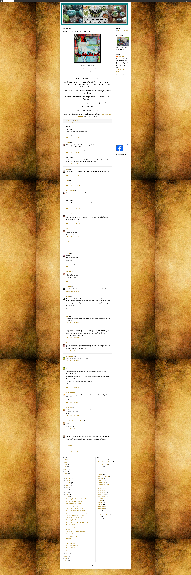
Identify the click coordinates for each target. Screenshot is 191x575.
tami (67, 316)
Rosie (67, 328)
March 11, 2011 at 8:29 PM (72, 266)
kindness (100, 502)
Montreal (100, 474)
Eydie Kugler (69, 356)
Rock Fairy (100, 480)
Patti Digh (100, 478)
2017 (65, 459)
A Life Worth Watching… (72, 536)
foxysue (68, 296)
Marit (67, 180)
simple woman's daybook (104, 514)
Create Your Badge (124, 144)
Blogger (109, 565)
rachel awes (69, 407)
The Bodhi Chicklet (71, 434)
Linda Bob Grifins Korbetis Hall (74, 420)
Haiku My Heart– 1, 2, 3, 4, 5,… (73, 541)
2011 (65, 473)
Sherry (68, 142)
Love (99, 470)
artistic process (101, 494)
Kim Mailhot (121, 56)
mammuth (98, 565)
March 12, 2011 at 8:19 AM (72, 360)
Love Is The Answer (103, 472)
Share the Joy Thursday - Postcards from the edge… (78, 499)
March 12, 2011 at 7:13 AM (72, 350)
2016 (65, 462)
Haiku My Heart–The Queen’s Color (74, 508)
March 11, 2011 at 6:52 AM (72, 137)
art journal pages (102, 492)
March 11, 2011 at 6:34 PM (72, 248)
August (68, 485)
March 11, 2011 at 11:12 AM (73, 195)
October (68, 480)
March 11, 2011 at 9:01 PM (72, 281)
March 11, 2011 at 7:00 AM (72, 152)
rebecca (68, 253)
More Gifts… (69, 538)
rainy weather (101, 508)
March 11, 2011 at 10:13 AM (73, 185)
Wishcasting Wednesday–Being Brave (75, 501)
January (68, 553)
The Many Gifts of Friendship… (73, 548)
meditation (100, 504)
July (67, 487)
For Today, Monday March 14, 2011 (74, 527)
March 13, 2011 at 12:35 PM (73, 428)
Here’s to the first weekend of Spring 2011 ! (76, 515)
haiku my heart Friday (78, 122)
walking (100, 518)
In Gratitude (68, 529)
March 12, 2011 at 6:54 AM (72, 337)
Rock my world (102, 482)
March (67, 496)
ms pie (67, 241)
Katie (99, 468)
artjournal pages (70, 122)
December (68, 476)
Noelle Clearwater (70, 392)
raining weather (101, 506)
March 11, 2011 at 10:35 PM (72, 291)
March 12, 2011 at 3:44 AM (72, 311)
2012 (65, 471)
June (67, 490)
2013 (65, 469)
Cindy (67, 343)
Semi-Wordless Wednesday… (73, 545)
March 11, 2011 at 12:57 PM (72, 236)
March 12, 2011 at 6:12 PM (72, 402)
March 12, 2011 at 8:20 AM (72, 387)
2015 (65, 464)
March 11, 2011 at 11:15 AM (73, 208)
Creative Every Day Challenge (105, 461)
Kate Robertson (70, 190)
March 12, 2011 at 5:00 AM (72, 322)
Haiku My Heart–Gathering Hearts (74, 517)
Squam (99, 486)
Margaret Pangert (70, 213)
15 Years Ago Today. (71, 543)
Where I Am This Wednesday (73, 534)
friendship (100, 498)
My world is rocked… (71, 524)
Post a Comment (68, 445)
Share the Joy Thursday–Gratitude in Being (76, 510)
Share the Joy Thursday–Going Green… (75, 520)
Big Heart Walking (102, 459)
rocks (99, 510)
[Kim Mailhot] (119, 150)
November (68, 478)
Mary (67, 169)
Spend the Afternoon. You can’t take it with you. (77, 513)
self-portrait (101, 512)
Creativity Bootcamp (103, 464)
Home (87, 448)
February (68, 551)
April (67, 494)
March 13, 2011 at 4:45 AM (72, 415)
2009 (65, 558)
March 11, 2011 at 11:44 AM (73, 223)
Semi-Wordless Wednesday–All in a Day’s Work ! (77, 522)
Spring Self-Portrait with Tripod (73, 503)
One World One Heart (103, 476)
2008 (65, 560)
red (84, 122)
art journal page (101, 490)
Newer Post (66, 448)
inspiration (100, 500)
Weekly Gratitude (102, 488)
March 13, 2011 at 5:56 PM (72, 442)
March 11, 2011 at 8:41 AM (72, 163)
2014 (65, 466)
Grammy (68, 286)
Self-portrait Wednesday (104, 484)
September (68, 483)
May (67, 492)
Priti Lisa (68, 271)
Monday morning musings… (72, 506)
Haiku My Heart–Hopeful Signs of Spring (76, 531)
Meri (67, 228)
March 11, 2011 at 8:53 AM (72, 175)
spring (87, 122)
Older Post (109, 448)
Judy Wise (100, 466)
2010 (65, 556)
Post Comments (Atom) (74, 451)
